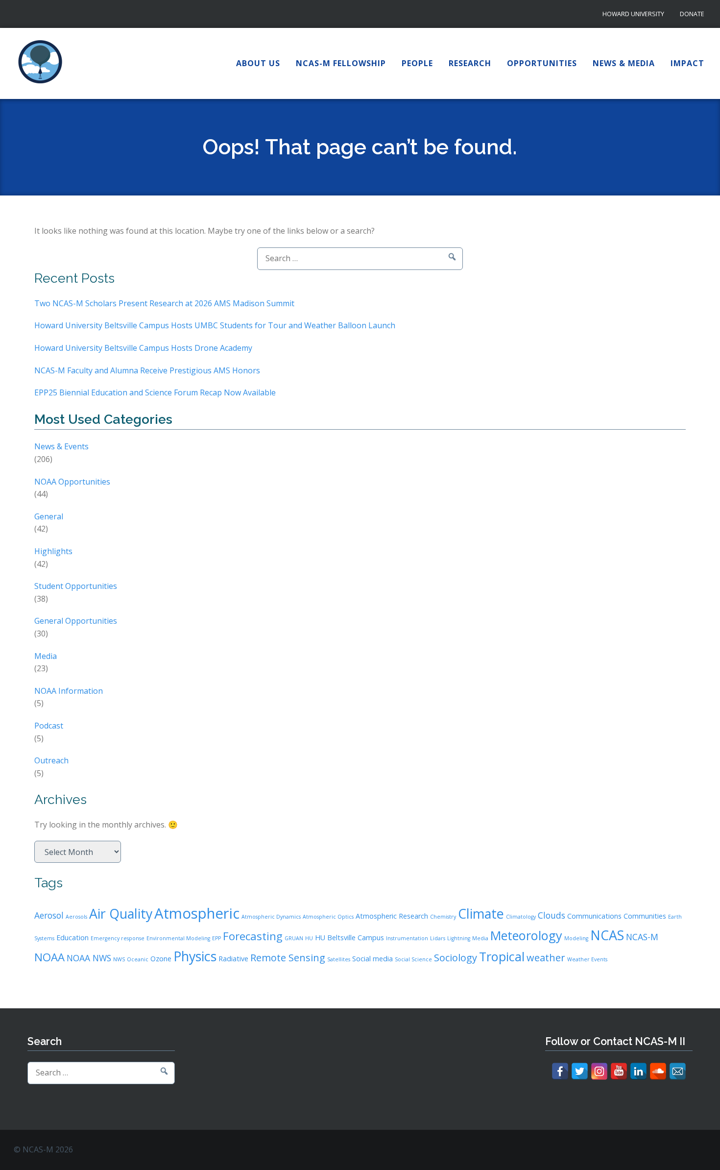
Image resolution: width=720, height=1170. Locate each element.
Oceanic (137, 959)
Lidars (437, 938)
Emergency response (117, 938)
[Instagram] (599, 1071)
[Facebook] (560, 1071)
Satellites (338, 959)
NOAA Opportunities (72, 481)
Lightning (458, 938)
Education (72, 937)
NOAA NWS (89, 958)
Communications (594, 916)
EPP (216, 938)
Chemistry (443, 916)
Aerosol (49, 915)
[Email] (677, 1071)
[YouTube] (618, 1071)
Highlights (53, 551)
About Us (258, 63)
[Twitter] (579, 1071)
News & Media (624, 63)
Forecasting (253, 935)
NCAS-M (642, 937)
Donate (692, 14)
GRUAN (294, 938)
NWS (119, 959)
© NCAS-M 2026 (43, 1149)
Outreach (51, 760)
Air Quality (120, 913)
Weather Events (587, 959)
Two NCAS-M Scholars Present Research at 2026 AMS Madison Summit (164, 303)
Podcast (48, 725)
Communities (645, 916)
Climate (481, 913)
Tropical (502, 956)
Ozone (160, 958)
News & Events (61, 446)
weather (546, 957)
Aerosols (76, 916)
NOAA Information (68, 690)
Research (470, 63)
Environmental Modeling (178, 938)
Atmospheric (197, 913)
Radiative (233, 958)
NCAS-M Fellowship (341, 63)
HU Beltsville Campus (349, 937)
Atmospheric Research (392, 916)
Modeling (576, 938)
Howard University (633, 14)
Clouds (551, 915)
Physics (194, 956)
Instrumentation (407, 938)
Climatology (521, 916)
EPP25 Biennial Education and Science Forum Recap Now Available (155, 392)
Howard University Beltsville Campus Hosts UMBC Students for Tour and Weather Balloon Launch (214, 325)
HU (309, 938)
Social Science (413, 959)
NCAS (607, 935)
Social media (372, 958)
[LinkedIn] (638, 1071)
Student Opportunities (75, 586)
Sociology (455, 957)
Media (45, 656)
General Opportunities (75, 620)
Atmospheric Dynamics (271, 916)
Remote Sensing (287, 957)
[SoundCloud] (658, 1071)
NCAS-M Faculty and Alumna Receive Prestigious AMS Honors (147, 370)
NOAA (49, 957)
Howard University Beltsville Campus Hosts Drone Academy (143, 347)
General (48, 516)
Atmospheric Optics (328, 916)
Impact (687, 63)
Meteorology (526, 935)
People (417, 63)
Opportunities (542, 63)
